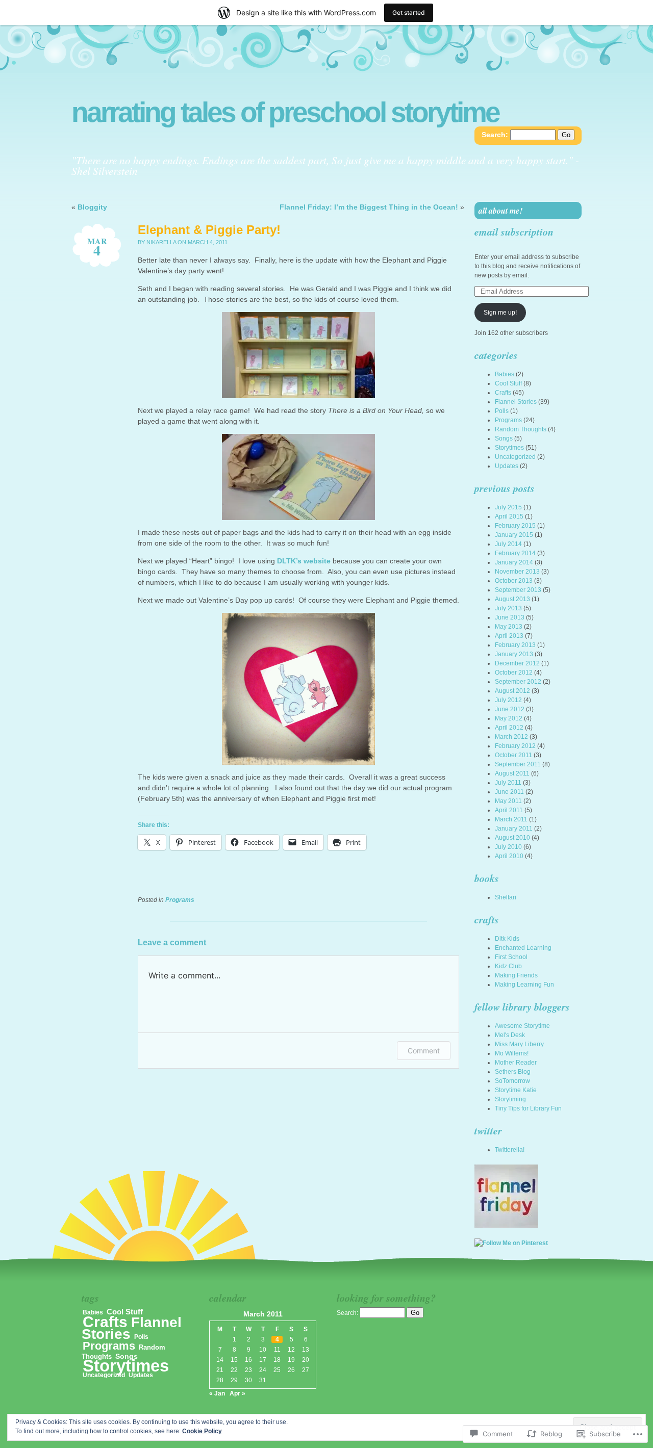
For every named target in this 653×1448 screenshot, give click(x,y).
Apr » (237, 1393)
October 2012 (514, 672)
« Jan (217, 1393)
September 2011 (518, 764)
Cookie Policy (202, 1431)
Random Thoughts (520, 429)
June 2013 (509, 617)
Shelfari (505, 897)
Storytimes (509, 447)
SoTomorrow (512, 1080)
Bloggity (92, 207)
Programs (179, 899)
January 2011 (514, 828)
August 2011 (512, 773)
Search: (495, 135)
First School (511, 957)
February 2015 (515, 525)
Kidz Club (508, 966)
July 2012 (508, 700)
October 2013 (514, 580)
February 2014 (515, 553)
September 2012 (518, 681)
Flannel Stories (516, 401)
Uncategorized (515, 456)
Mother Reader (516, 1062)
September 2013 (518, 589)
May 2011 (508, 801)
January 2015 (514, 534)
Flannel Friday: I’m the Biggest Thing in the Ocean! (369, 207)
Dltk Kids (507, 938)
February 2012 (515, 745)
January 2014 (514, 562)
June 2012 (509, 709)
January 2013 (514, 654)
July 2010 (508, 846)
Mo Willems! (512, 1053)
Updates (506, 466)
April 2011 (509, 810)
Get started (408, 12)
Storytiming (510, 1099)
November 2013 (517, 571)
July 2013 (508, 608)
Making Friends (516, 975)
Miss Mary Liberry (519, 1044)
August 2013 (512, 599)
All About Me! (500, 210)
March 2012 (511, 736)
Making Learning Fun (524, 984)
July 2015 (508, 507)
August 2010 (512, 837)
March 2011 (511, 819)
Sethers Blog (513, 1071)
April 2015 (509, 516)
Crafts (503, 392)
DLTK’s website (304, 561)
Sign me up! (500, 312)
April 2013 (509, 635)
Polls (502, 411)
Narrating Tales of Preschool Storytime (285, 112)
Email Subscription (514, 231)
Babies (504, 374)
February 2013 (515, 645)
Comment (424, 1050)
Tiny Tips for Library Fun (528, 1108)
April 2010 (509, 856)
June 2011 (509, 791)
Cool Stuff (508, 383)
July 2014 (508, 544)
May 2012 (508, 718)
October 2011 (513, 755)
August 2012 (512, 690)
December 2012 (517, 663)
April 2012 (509, 727)
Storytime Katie (516, 1090)
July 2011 (508, 782)
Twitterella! (509, 1149)
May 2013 (508, 626)
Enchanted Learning (523, 947)
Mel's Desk (510, 1035)
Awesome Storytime (522, 1025)
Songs (504, 438)
